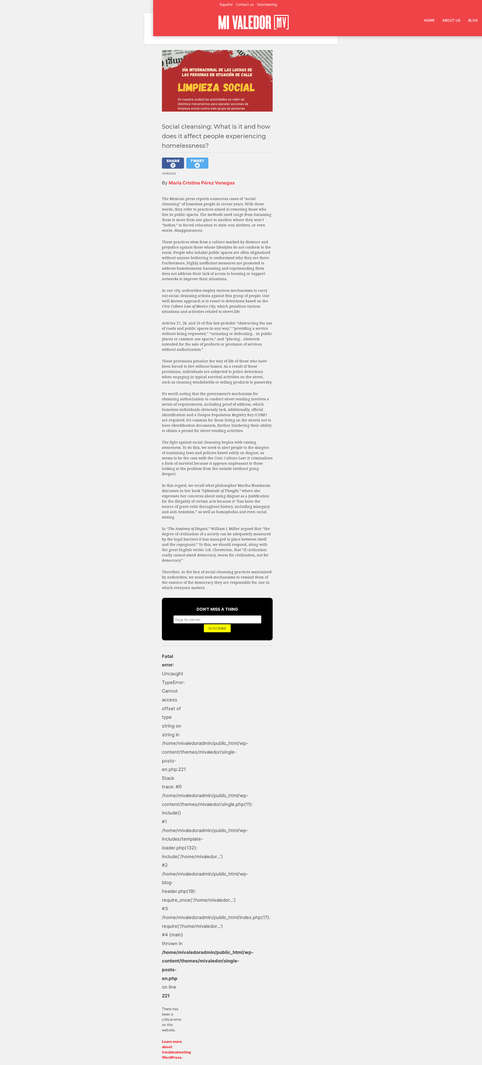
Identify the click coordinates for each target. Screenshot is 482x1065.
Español (226, 4)
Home (429, 20)
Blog (473, 20)
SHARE (172, 161)
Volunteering (267, 4)
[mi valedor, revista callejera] (253, 28)
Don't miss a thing (217, 609)
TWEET (197, 161)
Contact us (245, 4)
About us (451, 20)
